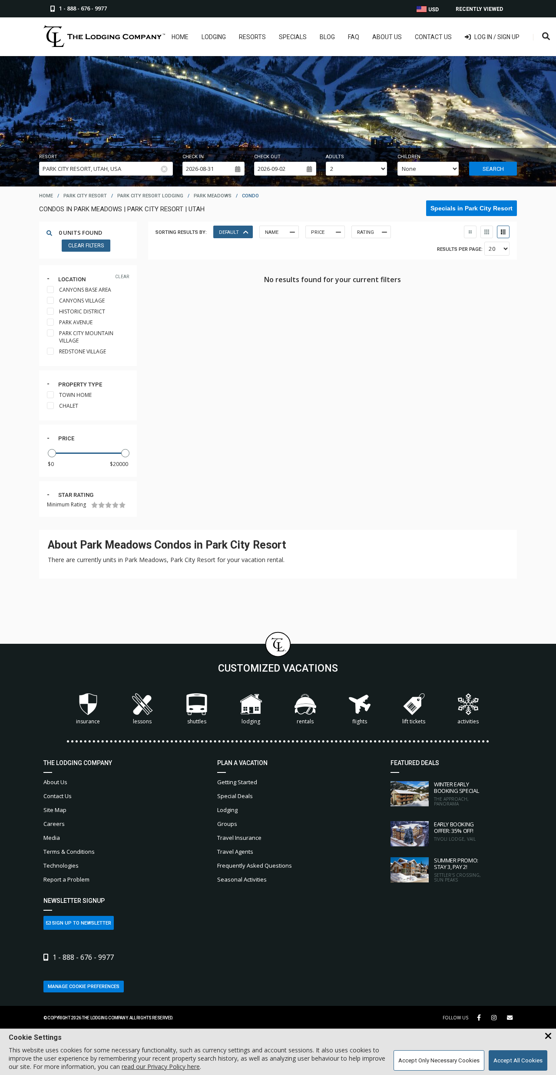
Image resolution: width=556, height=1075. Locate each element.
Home (180, 36)
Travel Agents (235, 851)
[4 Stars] (115, 505)
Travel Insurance (239, 838)
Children (408, 157)
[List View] (503, 232)
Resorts (252, 36)
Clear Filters (86, 246)
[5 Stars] (122, 505)
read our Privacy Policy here (161, 1066)
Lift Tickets (413, 721)
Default (229, 232)
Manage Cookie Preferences (83, 986)
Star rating (75, 495)
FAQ (353, 36)
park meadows (213, 196)
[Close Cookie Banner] (548, 1036)
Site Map (54, 810)
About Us (387, 36)
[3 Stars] (108, 505)
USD (433, 10)
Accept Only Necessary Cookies (439, 1060)
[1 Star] (94, 505)
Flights (359, 721)
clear (122, 276)
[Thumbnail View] (470, 232)
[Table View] (486, 232)
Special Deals (235, 796)
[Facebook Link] (479, 1018)
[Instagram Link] (493, 1018)
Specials (293, 36)
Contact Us (433, 36)
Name (271, 232)
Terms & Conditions (69, 851)
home (46, 196)
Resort (48, 157)
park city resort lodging (150, 196)
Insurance (88, 721)
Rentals (305, 721)
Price (66, 438)
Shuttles (196, 721)
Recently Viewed (479, 9)
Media (51, 838)
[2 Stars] (101, 505)
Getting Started (237, 782)
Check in (193, 157)
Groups (227, 824)
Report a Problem (66, 879)
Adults (335, 157)
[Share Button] (510, 1018)
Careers (54, 824)
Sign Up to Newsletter (81, 923)
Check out (267, 157)
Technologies (61, 865)
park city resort (85, 196)
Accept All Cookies (518, 1060)
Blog (327, 36)
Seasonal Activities (242, 879)
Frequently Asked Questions (254, 865)
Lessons (142, 721)
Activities (468, 721)
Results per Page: (460, 249)
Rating (365, 232)
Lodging (214, 36)
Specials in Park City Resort (471, 208)
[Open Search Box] (546, 37)
